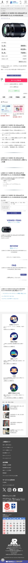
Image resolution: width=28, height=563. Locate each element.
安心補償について (6, 452)
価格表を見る (22, 61)
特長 (4, 97)
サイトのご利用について (8, 447)
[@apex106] (4, 490)
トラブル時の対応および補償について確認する (13, 397)
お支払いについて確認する (9, 329)
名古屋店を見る (13, 432)
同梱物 (18, 97)
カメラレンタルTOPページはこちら (10, 298)
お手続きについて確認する (9, 346)
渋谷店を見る (13, 416)
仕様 (24, 97)
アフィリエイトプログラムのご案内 (10, 475)
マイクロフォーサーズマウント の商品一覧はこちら (14, 293)
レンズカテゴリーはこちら (8, 296)
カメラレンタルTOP (5, 5)
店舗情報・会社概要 (7, 465)
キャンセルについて (7, 458)
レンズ (12, 5)
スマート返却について (7, 450)
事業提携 (4, 473)
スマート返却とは (14, 86)
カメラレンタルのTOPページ (14, 546)
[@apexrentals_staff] (9, 490)
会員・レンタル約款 (7, 470)
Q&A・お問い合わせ (7, 444)
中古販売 (4, 482)
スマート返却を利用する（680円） (15, 84)
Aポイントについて (7, 455)
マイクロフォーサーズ (19, 5)
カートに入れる (16, 80)
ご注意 (10, 97)
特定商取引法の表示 (7, 467)
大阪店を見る (13, 424)
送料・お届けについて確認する (10, 363)
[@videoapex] (14, 490)
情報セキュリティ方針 (9, 495)
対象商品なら (15, 561)
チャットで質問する (14, 90)
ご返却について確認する (9, 380)
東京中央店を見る (13, 408)
